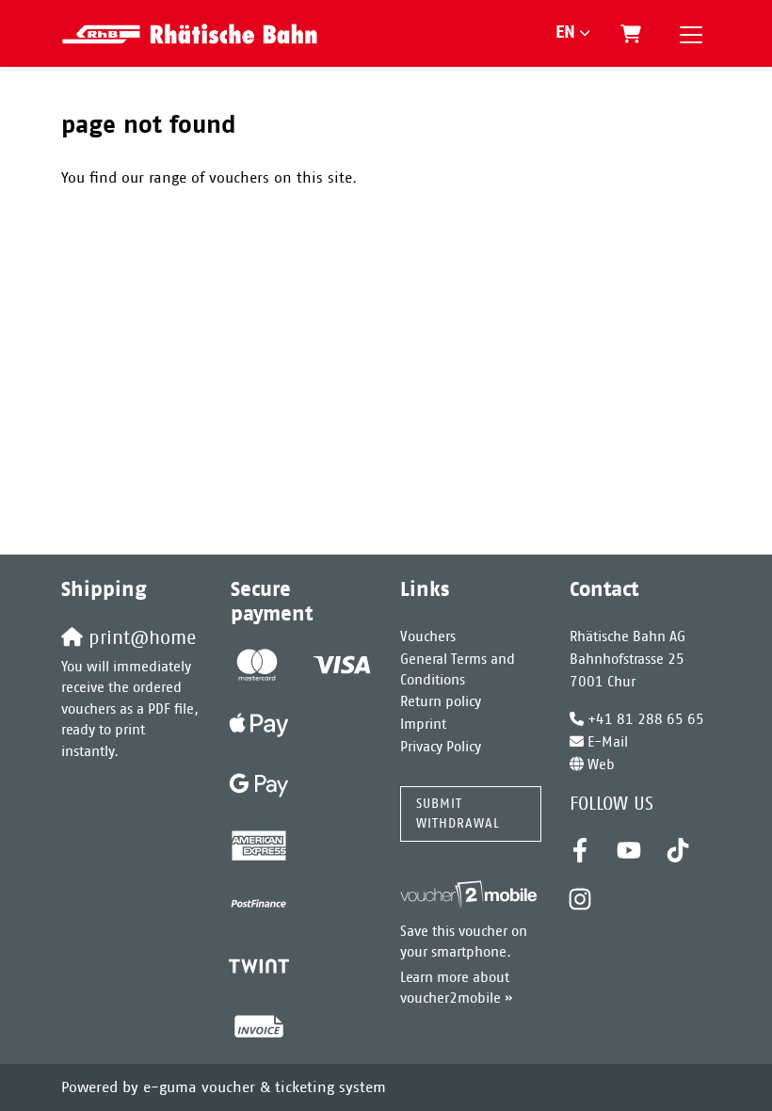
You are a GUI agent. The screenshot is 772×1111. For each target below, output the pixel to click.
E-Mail (607, 742)
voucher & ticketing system (264, 1087)
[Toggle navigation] (691, 34)
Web (601, 765)
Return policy (440, 702)
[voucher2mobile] (470, 895)
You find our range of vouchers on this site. (209, 177)
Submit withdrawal (458, 813)
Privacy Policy (440, 747)
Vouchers (428, 637)
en (565, 32)
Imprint (423, 724)
